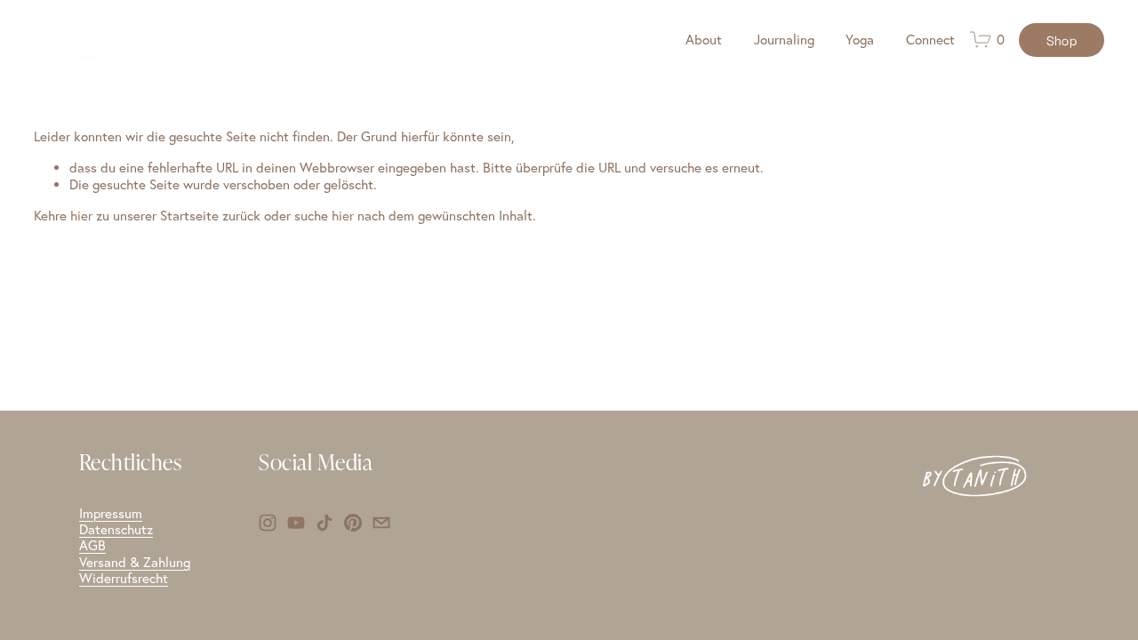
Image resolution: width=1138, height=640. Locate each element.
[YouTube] (296, 523)
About (703, 39)
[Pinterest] (353, 523)
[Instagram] (267, 523)
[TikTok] (324, 523)
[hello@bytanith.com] (381, 523)
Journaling (784, 39)
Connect (930, 39)
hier (81, 215)
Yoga (859, 39)
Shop (1061, 40)
